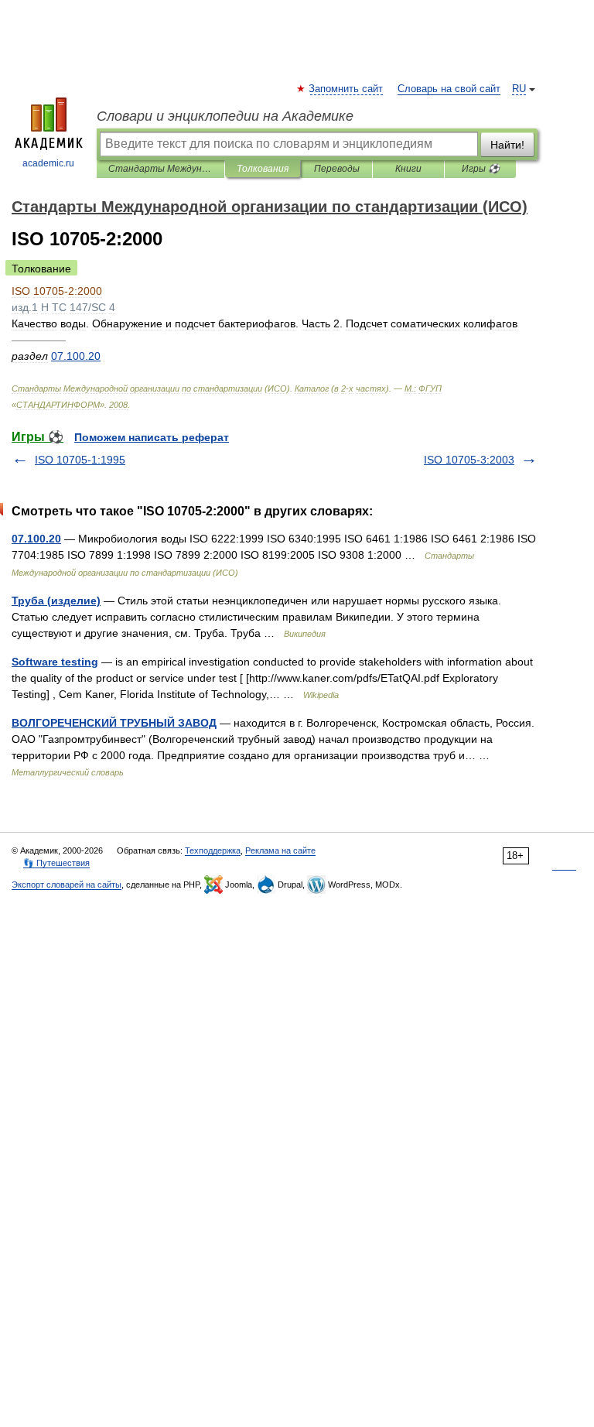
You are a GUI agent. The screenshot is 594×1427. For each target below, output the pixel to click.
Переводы (337, 168)
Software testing (55, 661)
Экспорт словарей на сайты (66, 884)
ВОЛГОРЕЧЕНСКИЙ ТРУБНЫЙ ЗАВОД (114, 723)
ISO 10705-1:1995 (80, 459)
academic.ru (48, 163)
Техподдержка (213, 850)
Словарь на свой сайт (449, 89)
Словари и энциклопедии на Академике (225, 116)
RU (519, 89)
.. (76, 356)
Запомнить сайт (346, 89)
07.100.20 (36, 538)
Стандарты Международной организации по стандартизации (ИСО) (160, 168)
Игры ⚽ (481, 168)
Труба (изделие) (56, 600)
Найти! (507, 145)
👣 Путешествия (56, 862)
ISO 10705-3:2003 (469, 459)
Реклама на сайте (280, 850)
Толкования (262, 168)
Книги (408, 168)
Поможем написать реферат (151, 437)
